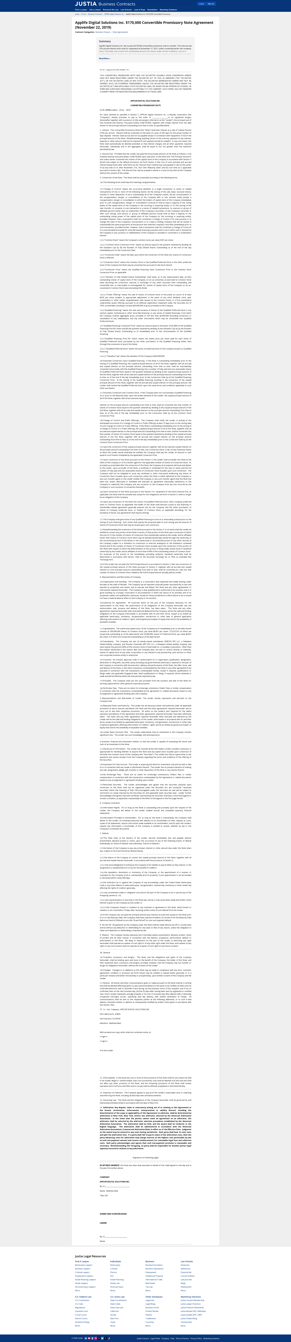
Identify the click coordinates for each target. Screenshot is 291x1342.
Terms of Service (182, 1338)
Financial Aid (186, 1272)
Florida (113, 1315)
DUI (112, 1276)
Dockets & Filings (82, 1322)
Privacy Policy (196, 1338)
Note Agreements (120, 32)
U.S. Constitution (82, 1300)
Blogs (183, 1283)
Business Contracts (95, 14)
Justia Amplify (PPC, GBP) (191, 1315)
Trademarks (151, 1318)
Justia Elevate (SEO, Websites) (193, 1311)
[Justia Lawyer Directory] (109, 1338)
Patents (149, 1315)
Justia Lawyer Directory (191, 1304)
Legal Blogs (151, 1304)
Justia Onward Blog (189, 1318)
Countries (150, 1322)
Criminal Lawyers (82, 1272)
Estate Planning (117, 1279)
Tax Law (149, 1287)
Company (165, 1338)
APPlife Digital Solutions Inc (114, 14)
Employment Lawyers (84, 1276)
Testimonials (186, 1322)
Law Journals (186, 1279)
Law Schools (126, 10)
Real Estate (150, 1283)
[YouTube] (89, 1338)
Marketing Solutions (168, 10)
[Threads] (99, 1338)
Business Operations (154, 1268)
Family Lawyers (81, 1283)
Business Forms (152, 1307)
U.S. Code (79, 1304)
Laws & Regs (139, 10)
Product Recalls (152, 1311)
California (114, 1311)
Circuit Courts (81, 1315)
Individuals (115, 1261)
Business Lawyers (82, 1268)
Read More (104, 58)
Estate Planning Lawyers (85, 1279)
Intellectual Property (154, 1276)
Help (172, 1338)
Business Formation (154, 1265)
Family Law (114, 1283)
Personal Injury (116, 1287)
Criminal (113, 1268)
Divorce (113, 1272)
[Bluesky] (102, 1338)
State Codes (115, 1304)
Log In (201, 4)
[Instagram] (95, 1338)
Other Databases (154, 1296)
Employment (151, 1272)
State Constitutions (118, 1300)
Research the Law (110, 10)
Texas (112, 1322)
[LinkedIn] (85, 1338)
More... (78, 1290)
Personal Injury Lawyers (85, 1287)
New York (114, 1318)
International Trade (154, 1279)
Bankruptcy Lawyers (83, 1265)
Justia (77, 14)
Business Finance (102, 32)
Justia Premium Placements (192, 1307)
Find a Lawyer (81, 10)
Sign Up (211, 4)
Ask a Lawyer (95, 10)
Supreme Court (81, 1311)
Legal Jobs (150, 1300)
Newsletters (152, 10)
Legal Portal (155, 1338)
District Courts (81, 1318)
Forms (83, 14)
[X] (105, 1338)
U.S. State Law (117, 1296)
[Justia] (86, 4)
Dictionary (185, 1265)
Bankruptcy (115, 1265)
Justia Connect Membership (192, 1300)
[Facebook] (92, 1338)
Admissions (185, 1268)
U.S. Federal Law (83, 1296)
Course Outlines (187, 1276)
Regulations (80, 1307)
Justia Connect (143, 1338)
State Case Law (116, 1307)
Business (150, 1261)
